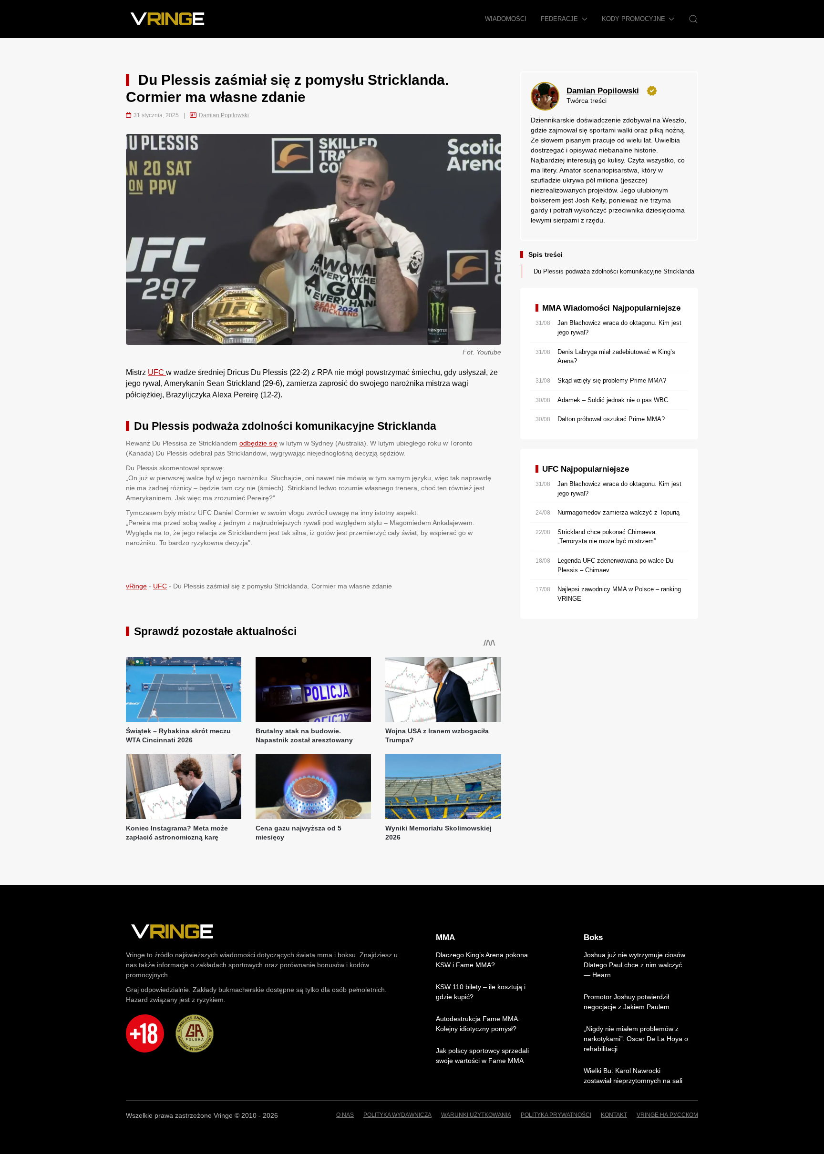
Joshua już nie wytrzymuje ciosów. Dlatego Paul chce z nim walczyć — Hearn (635, 965)
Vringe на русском (667, 1115)
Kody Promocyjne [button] (633, 18)
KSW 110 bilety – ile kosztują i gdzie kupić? (480, 992)
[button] (693, 19)
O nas (345, 1115)
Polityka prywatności (556, 1115)
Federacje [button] (559, 18)
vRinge (136, 586)
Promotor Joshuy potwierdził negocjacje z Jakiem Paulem (627, 1002)
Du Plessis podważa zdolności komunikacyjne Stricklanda (614, 271)
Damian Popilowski (224, 115)
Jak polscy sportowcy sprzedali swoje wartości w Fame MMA (482, 1055)
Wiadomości (505, 18)
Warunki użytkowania (476, 1115)
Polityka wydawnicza (397, 1115)
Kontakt (614, 1115)
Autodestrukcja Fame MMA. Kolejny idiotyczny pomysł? (478, 1024)
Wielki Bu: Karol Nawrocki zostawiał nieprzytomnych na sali (633, 1075)
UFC (157, 372)
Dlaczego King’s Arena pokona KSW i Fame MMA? (482, 960)
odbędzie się (258, 443)
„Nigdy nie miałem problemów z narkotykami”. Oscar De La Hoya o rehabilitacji (636, 1039)
